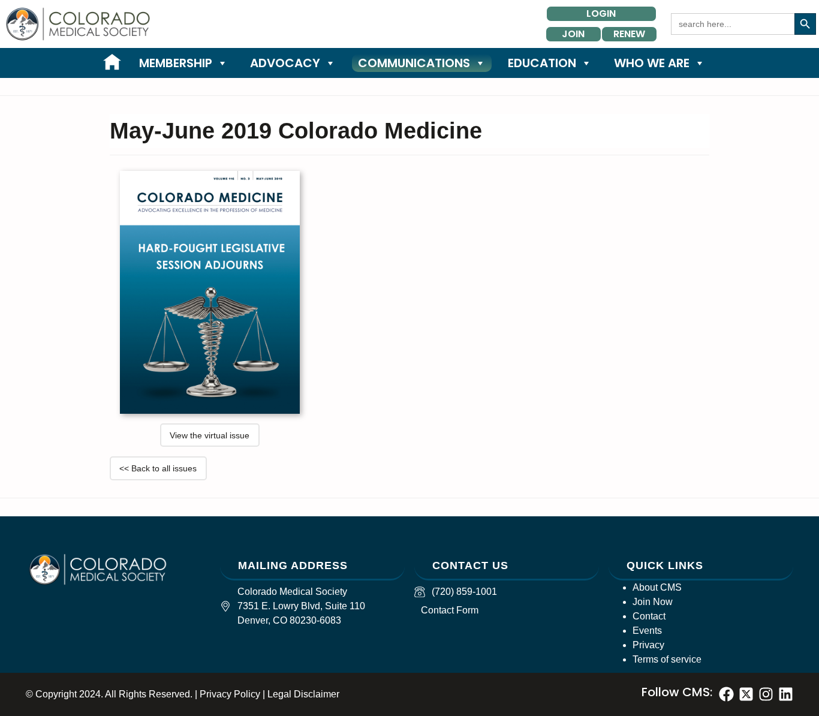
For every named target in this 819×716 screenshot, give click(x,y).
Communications (414, 63)
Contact (649, 616)
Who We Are (651, 63)
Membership (175, 63)
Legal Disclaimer (303, 694)
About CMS (657, 587)
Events (647, 630)
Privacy (648, 645)
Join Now (653, 602)
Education (542, 63)
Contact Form (449, 610)
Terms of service (667, 659)
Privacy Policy (230, 694)
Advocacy (285, 63)
